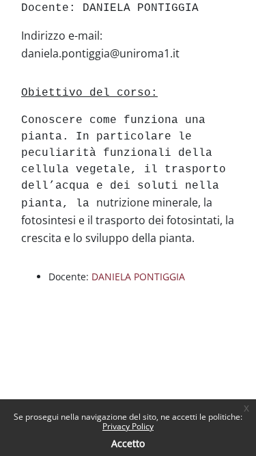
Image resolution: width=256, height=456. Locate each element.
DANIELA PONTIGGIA (138, 276)
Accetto (128, 443)
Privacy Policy (128, 426)
